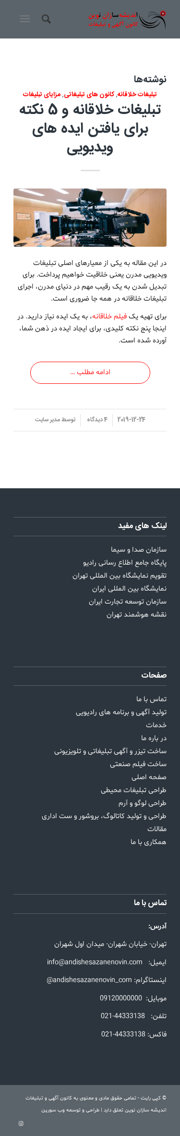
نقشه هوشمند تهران (137, 615)
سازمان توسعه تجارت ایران (128, 602)
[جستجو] (45, 19)
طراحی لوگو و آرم (143, 803)
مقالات (157, 829)
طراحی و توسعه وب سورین (70, 1110)
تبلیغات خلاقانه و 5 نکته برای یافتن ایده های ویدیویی (90, 129)
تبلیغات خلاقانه (137, 94)
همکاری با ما (149, 842)
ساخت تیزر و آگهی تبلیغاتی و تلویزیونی (110, 751)
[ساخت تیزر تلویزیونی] (90, 218)
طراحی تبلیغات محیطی (134, 790)
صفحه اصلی (149, 777)
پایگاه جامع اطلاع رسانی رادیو (125, 563)
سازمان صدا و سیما (139, 550)
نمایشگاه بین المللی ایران (129, 589)
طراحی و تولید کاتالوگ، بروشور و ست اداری (104, 816)
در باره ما (154, 738)
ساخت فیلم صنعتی (138, 764)
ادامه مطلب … (90, 372)
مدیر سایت (47, 420)
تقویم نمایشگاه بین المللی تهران (119, 576)
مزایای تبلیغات (41, 94)
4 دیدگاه (96, 420)
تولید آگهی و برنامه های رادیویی (121, 712)
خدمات (156, 725)
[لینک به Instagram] (20, 1124)
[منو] (24, 19)
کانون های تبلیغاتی (89, 94)
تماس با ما (151, 699)
